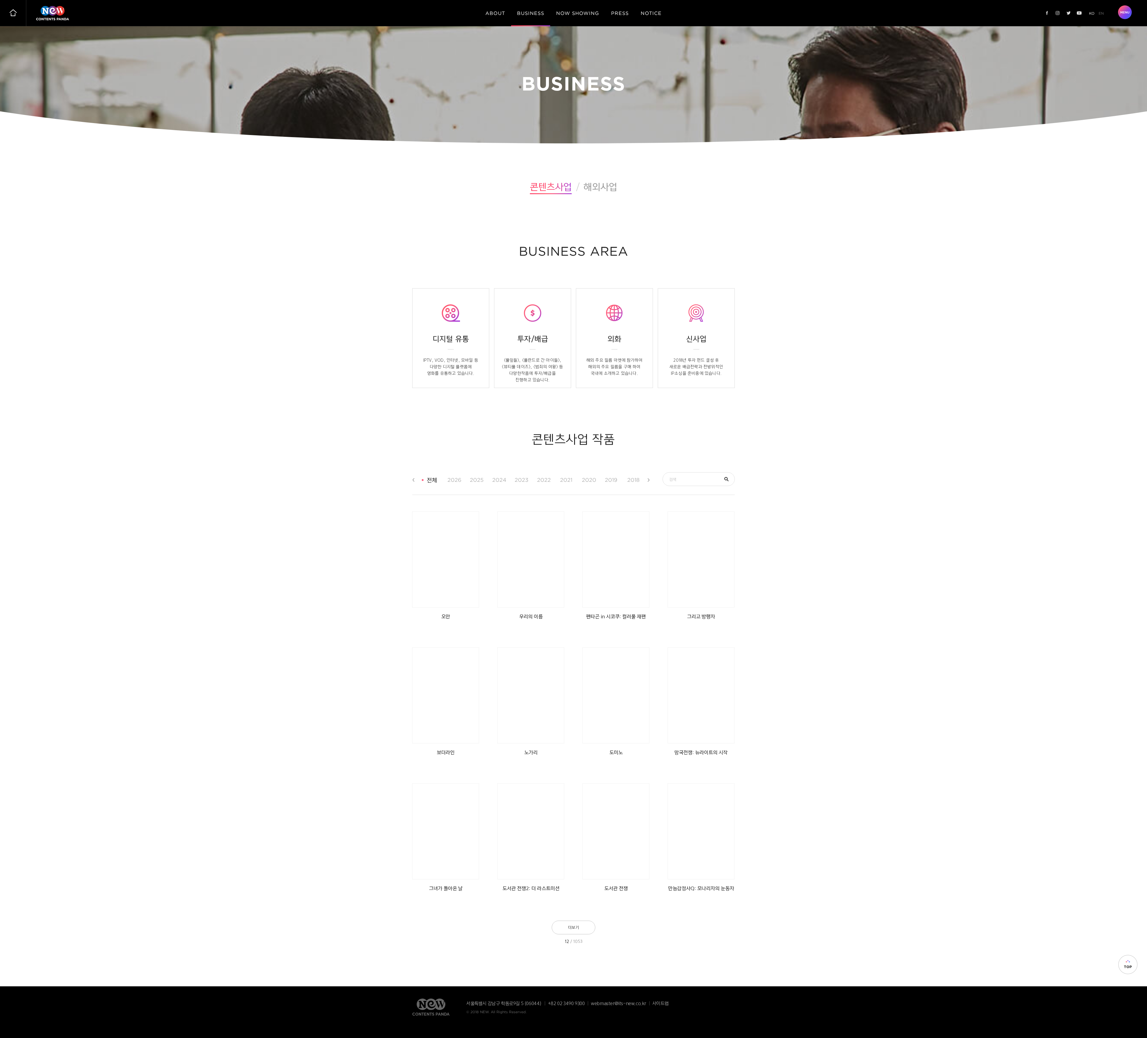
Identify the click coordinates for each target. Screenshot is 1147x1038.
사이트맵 (660, 1003)
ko (1091, 13)
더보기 (573, 927)
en (1101, 13)
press (620, 13)
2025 (476, 480)
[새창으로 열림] (1047, 13)
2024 (499, 480)
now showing (577, 13)
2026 (454, 480)
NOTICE (651, 13)
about (495, 13)
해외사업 (600, 187)
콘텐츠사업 (551, 187)
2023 (521, 480)
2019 (611, 480)
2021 (566, 480)
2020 (588, 480)
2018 (633, 480)
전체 (432, 480)
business (530, 13)
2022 (544, 480)
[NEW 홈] (13, 13)
